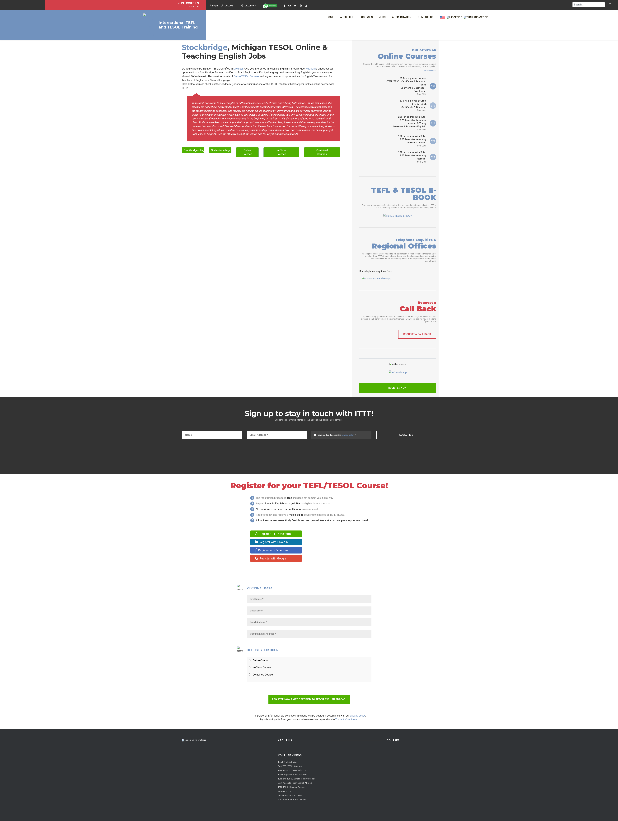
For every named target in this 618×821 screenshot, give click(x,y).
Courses (367, 17)
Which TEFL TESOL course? (290, 795)
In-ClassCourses (281, 152)
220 (433, 123)
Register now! (397, 387)
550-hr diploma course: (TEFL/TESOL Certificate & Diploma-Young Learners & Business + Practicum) (406, 86)
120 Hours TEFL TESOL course (292, 799)
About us (285, 740)
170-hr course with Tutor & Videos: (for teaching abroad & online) (412, 141)
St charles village (220, 150)
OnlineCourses (247, 152)
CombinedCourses (322, 152)
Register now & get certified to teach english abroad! (309, 699)
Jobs (382, 17)
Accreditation (401, 17)
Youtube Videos (290, 755)
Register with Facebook (273, 550)
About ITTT (347, 17)
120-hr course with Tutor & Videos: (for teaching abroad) (412, 157)
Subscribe (406, 434)
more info (429, 70)
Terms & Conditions (346, 719)
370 (433, 105)
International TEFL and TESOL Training (178, 24)
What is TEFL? (284, 791)
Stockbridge (204, 47)
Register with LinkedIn (273, 542)
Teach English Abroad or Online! (292, 774)
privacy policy (348, 435)
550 (433, 86)
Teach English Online (287, 762)
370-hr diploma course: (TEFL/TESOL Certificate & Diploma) (413, 105)
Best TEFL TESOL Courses (290, 766)
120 (433, 157)
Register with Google (272, 558)
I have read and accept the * (336, 435)
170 (433, 141)
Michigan (238, 68)
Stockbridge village (194, 150)
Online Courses (187, 3)
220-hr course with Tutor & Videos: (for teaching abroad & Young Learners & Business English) (409, 123)
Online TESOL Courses (246, 76)
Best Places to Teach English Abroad (295, 783)
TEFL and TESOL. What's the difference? (296, 779)
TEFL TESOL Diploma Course (291, 787)
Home (330, 17)
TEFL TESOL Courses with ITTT (292, 770)
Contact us (426, 17)
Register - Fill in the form (275, 533)
